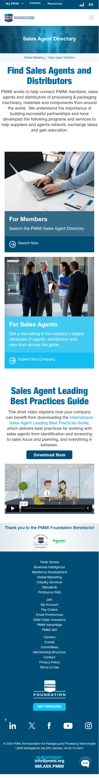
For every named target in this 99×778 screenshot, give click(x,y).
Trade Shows (49, 562)
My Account (49, 605)
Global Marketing (34, 58)
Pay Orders (49, 610)
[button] (14, 3)
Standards (49, 587)
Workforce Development (49, 572)
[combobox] (86, 4)
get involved (49, 706)
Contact (49, 657)
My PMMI (12, 4)
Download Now (49, 455)
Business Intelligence (49, 567)
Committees (49, 647)
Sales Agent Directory (61, 58)
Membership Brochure (49, 652)
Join (49, 600)
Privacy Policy (49, 662)
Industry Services (49, 582)
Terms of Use (49, 667)
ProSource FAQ (49, 592)
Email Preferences (49, 615)
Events (49, 642)
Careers (35, 3)
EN (91, 4)
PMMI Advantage (49, 625)
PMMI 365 (49, 630)
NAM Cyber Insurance (49, 620)
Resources (55, 4)
